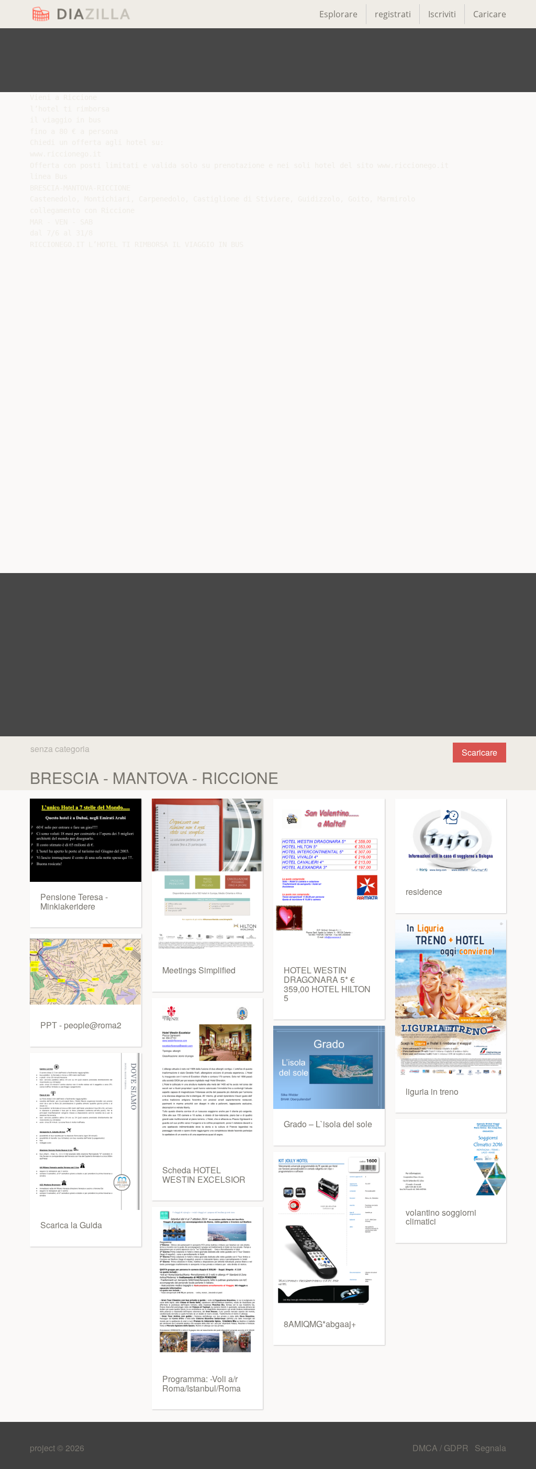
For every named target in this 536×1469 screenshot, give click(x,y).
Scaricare (479, 752)
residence (424, 891)
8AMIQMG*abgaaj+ (320, 1324)
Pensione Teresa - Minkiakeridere (74, 901)
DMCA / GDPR (441, 1448)
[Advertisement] (268, 60)
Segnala (490, 1448)
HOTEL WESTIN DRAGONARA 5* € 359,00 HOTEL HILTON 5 (327, 984)
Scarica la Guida (71, 1225)
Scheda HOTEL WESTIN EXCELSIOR (203, 1174)
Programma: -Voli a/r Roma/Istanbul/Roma (201, 1383)
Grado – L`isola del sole (328, 1124)
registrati (393, 14)
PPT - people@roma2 (80, 1025)
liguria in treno (432, 1091)
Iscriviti (442, 14)
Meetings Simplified (199, 970)
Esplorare (338, 14)
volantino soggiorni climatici (441, 1217)
